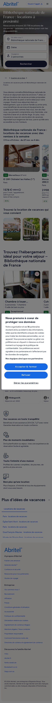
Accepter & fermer (26, 366)
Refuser (26, 375)
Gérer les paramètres (26, 383)
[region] (26, 351)
